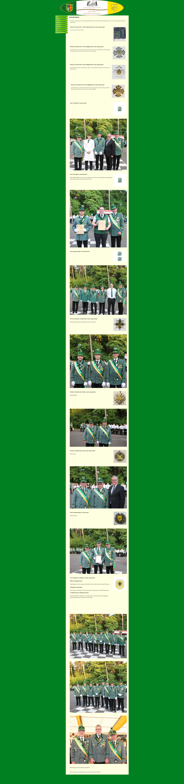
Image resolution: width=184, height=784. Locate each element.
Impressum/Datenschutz (60, 32)
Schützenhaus (58, 26)
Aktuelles (57, 18)
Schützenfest (58, 24)
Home (57, 16)
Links (57, 30)
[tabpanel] (98, 21)
